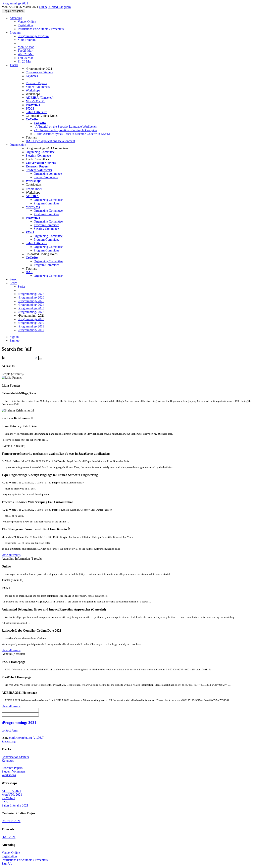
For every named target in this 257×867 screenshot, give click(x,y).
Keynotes (32, 76)
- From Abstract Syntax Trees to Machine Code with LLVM (72, 133)
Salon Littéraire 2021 (15, 805)
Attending (16, 18)
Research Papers (36, 83)
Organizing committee (48, 173)
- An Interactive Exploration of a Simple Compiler (65, 130)
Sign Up (7, 863)
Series (21, 286)
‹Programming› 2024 (31, 304)
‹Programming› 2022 (31, 312)
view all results (11, 555)
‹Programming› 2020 (31, 319)
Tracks (14, 65)
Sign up (14, 340)
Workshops (33, 90)
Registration (25, 25)
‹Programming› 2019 (31, 322)
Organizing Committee (40, 152)
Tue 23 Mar (25, 50)
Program (15, 32)
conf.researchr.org (20, 737)
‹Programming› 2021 (19, 722)
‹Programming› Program (33, 36)
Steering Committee (38, 155)
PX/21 (6, 801)
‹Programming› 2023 (31, 308)
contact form (9, 730)
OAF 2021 (8, 837)
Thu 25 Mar (25, 58)
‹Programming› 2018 (31, 326)
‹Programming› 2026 (31, 297)
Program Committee (46, 203)
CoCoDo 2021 (11, 821)
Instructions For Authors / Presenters (41, 29)
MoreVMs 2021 (12, 794)
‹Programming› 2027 (31, 293)
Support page (9, 741)
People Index (34, 189)
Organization (18, 144)
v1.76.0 (38, 737)
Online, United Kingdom (55, 7)
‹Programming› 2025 (31, 301)
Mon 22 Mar (26, 47)
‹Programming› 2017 (31, 330)
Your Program (27, 39)
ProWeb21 (8, 798)
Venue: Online (27, 21)
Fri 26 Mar (24, 61)
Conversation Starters (39, 72)
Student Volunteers (38, 86)
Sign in (14, 337)
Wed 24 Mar (26, 54)
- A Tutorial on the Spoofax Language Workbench (65, 126)
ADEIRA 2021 (11, 791)
